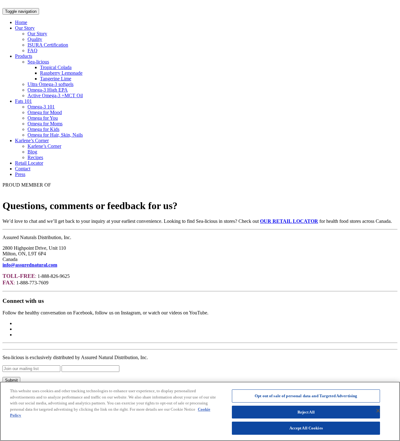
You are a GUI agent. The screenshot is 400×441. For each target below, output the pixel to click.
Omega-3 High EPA (48, 90)
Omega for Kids (43, 129)
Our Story (25, 28)
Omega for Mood (45, 112)
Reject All (306, 412)
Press (20, 174)
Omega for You (43, 118)
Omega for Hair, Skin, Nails (55, 135)
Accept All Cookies (306, 428)
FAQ (33, 50)
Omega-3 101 (41, 106)
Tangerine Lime (55, 78)
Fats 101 (23, 101)
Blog (32, 151)
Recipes (35, 157)
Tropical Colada (56, 67)
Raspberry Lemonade (61, 73)
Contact (22, 168)
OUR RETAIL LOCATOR (289, 221)
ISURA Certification (48, 45)
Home (21, 22)
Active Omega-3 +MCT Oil (55, 95)
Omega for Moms (45, 123)
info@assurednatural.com (29, 265)
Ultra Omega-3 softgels (50, 84)
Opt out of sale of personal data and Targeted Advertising (306, 395)
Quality (35, 39)
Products (23, 56)
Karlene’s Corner (32, 140)
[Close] (378, 411)
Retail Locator (29, 163)
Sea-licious (38, 61)
